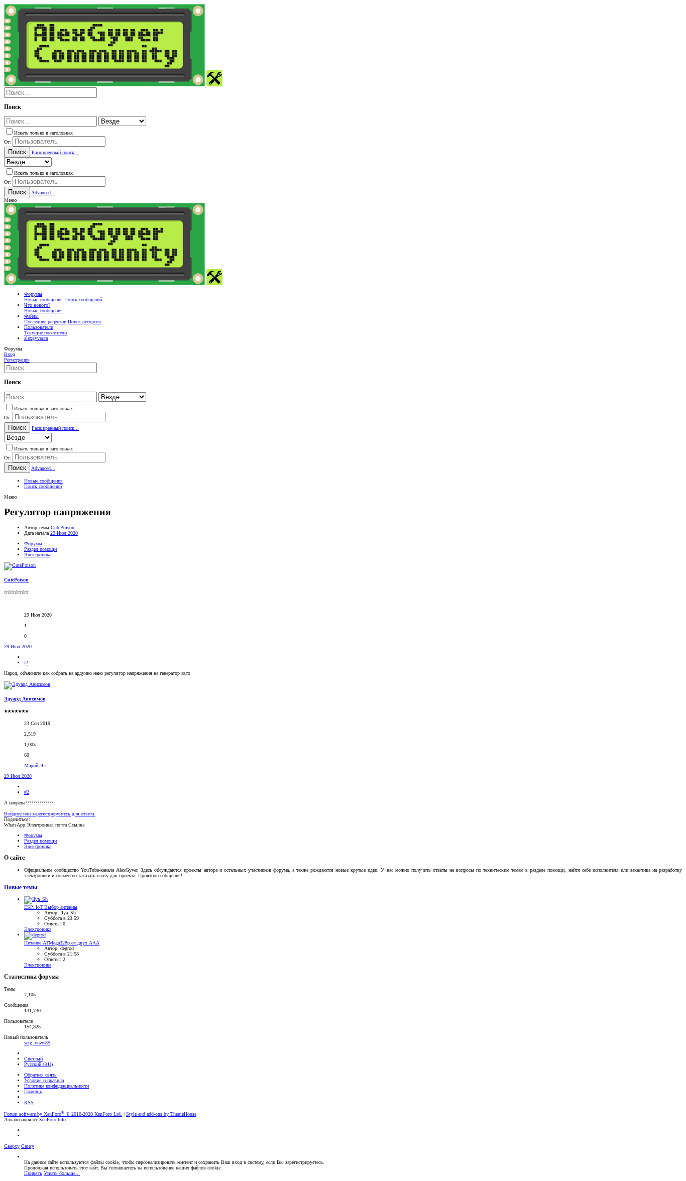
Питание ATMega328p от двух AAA (61, 943)
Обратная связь (40, 1075)
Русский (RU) (38, 1064)
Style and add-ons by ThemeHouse (161, 1114)
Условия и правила (44, 1080)
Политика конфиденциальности (56, 1086)
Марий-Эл (35, 765)
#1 (26, 662)
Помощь (33, 1091)
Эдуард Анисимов (24, 698)
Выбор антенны (50, 907)
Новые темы (20, 887)
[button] (10, 200)
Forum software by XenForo (63, 1114)
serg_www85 (37, 1042)
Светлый (33, 1058)
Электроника (37, 929)
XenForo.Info (52, 1119)
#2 (26, 792)
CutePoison (62, 527)
